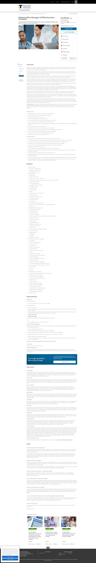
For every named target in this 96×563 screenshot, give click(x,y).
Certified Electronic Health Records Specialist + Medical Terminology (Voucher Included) (51, 534)
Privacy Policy (49, 560)
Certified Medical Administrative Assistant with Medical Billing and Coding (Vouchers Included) (68, 534)
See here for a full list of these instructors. (65, 439)
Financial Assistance (62, 554)
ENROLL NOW (68, 28)
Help (60, 555)
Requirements (21, 68)
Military (60, 553)
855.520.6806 (21, 80)
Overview (20, 64)
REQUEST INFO (73, 58)
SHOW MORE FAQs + (30, 508)
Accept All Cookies (10, 556)
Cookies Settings (10, 559)
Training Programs (24, 13)
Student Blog (70, 553)
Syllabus (20, 66)
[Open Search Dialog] (76, 2)
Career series (65, 36)
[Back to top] (48, 551)
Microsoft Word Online (32, 314)
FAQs (20, 73)
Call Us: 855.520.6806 (73, 13)
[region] (10, 554)
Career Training (41, 553)
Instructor (21, 71)
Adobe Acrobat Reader (32, 316)
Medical (29, 13)
